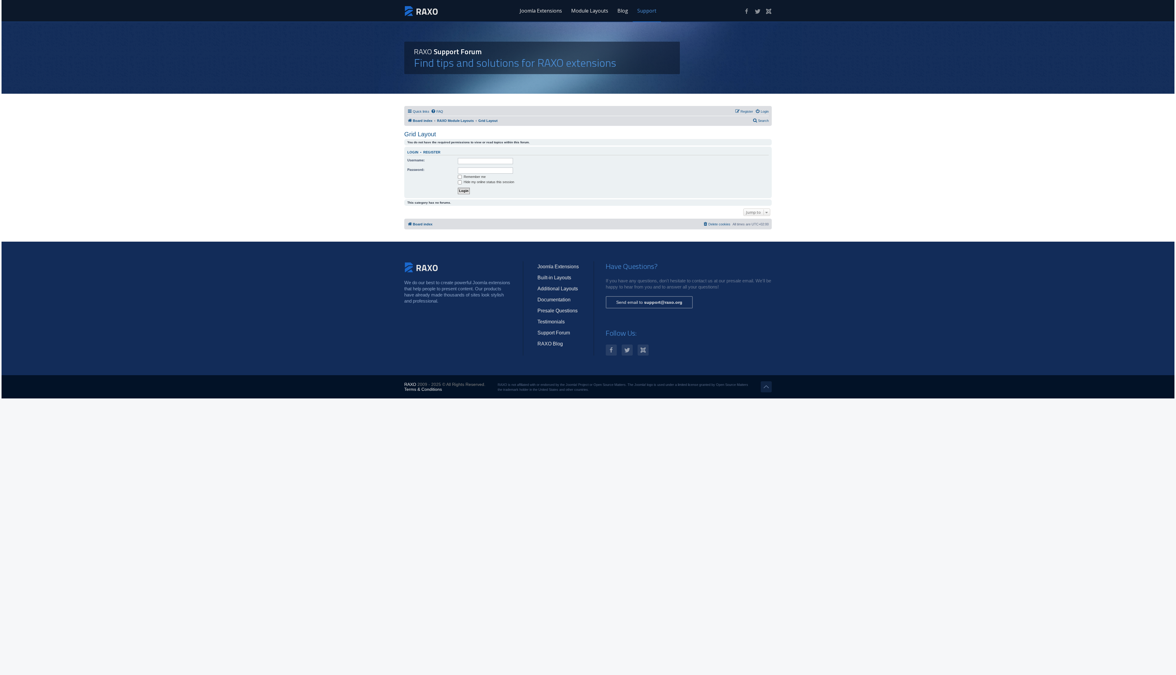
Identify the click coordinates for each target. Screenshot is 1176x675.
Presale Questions (557, 310)
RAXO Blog (550, 343)
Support (646, 10)
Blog (622, 10)
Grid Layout (420, 134)
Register (431, 152)
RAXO (410, 384)
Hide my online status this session (488, 182)
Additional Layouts (557, 288)
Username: (416, 160)
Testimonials (551, 321)
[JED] (769, 11)
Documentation (554, 299)
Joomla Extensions (541, 10)
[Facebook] (747, 11)
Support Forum (553, 332)
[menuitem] (437, 111)
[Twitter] (758, 11)
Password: (415, 170)
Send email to (649, 302)
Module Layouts (589, 10)
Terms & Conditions (423, 389)
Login (412, 152)
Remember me (474, 177)
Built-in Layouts (554, 277)
